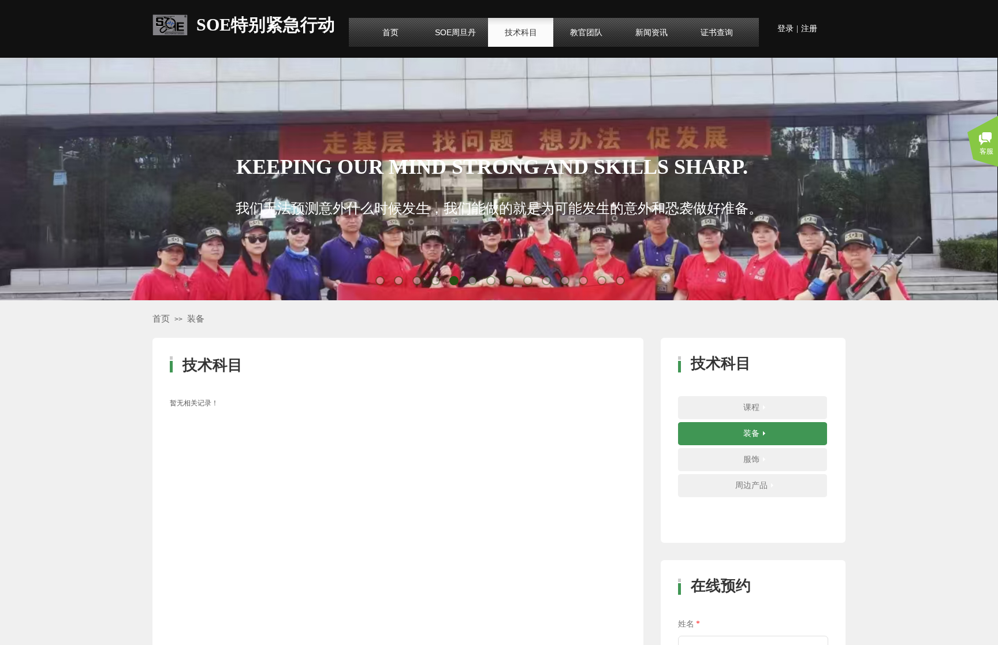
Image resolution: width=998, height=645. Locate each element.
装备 (195, 318)
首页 (161, 318)
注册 (809, 28)
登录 (785, 28)
